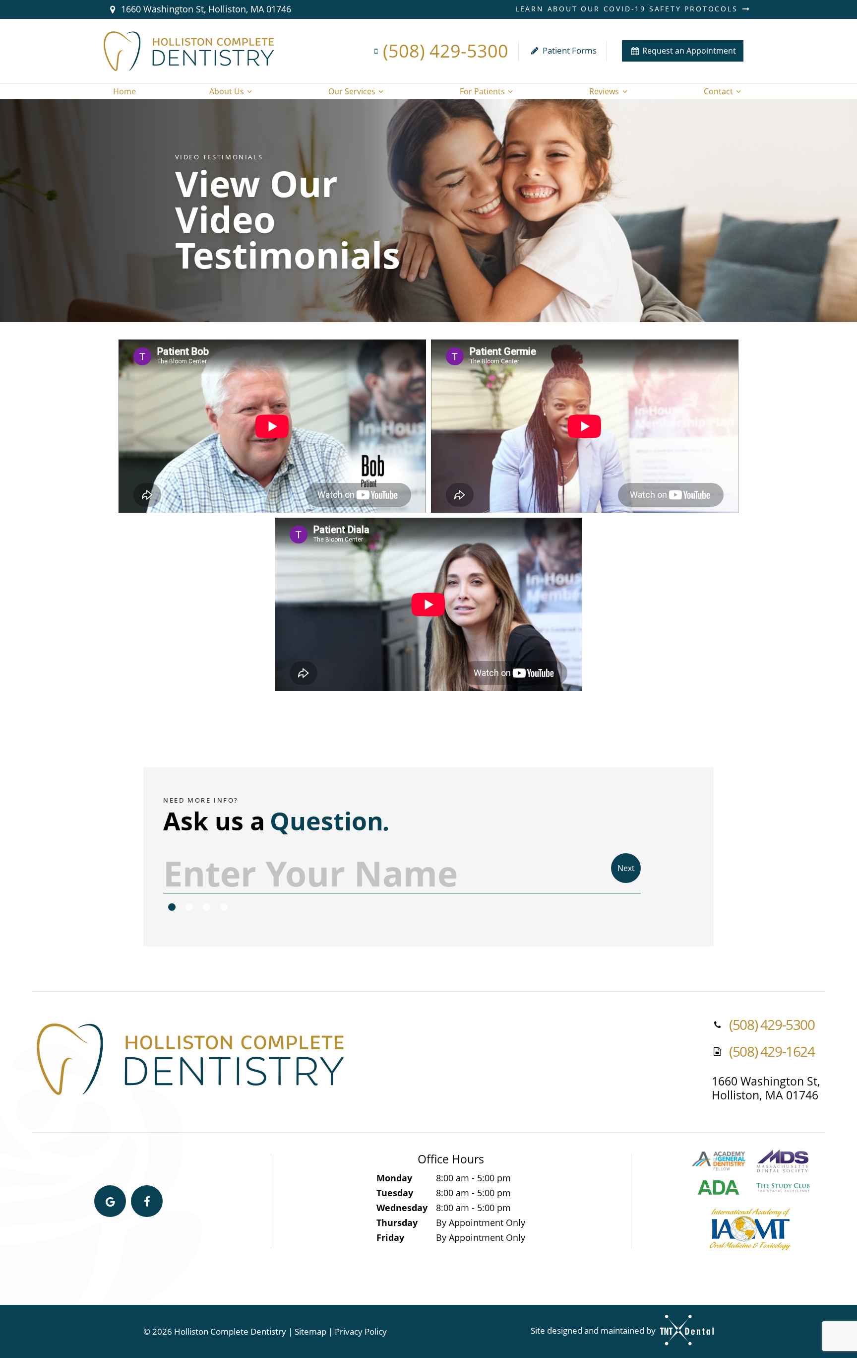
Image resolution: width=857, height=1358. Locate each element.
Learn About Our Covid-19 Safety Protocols (628, 9)
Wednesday (402, 1208)
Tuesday (394, 1193)
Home (124, 91)
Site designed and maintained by (594, 1330)
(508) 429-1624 (771, 1051)
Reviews (604, 91)
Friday (390, 1237)
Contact (718, 91)
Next (626, 868)
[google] (110, 1201)
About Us (226, 91)
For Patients (482, 91)
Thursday (397, 1222)
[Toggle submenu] (249, 91)
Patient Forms (569, 50)
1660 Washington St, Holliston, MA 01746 (205, 9)
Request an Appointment (688, 50)
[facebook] (147, 1201)
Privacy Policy (361, 1331)
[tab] (172, 907)
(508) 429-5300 (445, 51)
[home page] (189, 51)
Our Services (351, 91)
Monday (394, 1178)
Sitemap (310, 1331)
